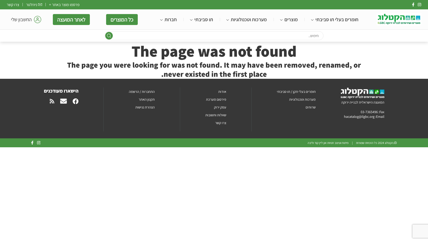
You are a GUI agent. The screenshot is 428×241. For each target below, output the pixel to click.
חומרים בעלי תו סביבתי (336, 19)
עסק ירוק (220, 107)
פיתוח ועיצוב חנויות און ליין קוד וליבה (328, 143)
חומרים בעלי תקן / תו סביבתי (296, 91)
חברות (171, 19)
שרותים (311, 107)
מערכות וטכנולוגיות (249, 19)
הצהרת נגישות (145, 107)
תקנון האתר (147, 99)
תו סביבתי (203, 19)
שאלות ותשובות (215, 115)
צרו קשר (13, 4)
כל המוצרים (122, 19)
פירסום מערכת (216, 99)
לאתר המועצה (71, 19)
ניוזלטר (31, 4)
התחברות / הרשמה (142, 91)
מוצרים (291, 19)
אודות (222, 91)
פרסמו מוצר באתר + (64, 4)
